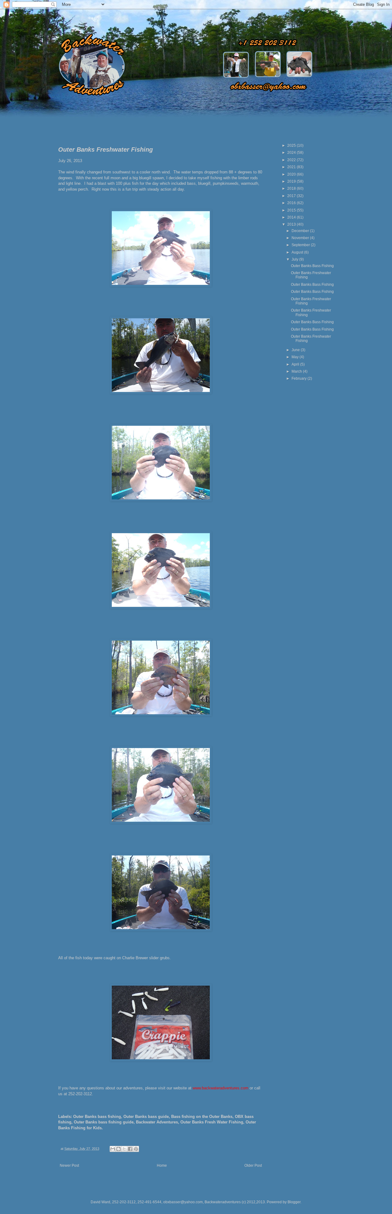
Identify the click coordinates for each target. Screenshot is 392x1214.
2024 (292, 152)
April (296, 364)
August (298, 252)
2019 (292, 181)
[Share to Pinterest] (136, 1149)
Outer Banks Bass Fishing (312, 266)
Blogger (294, 1202)
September (301, 245)
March (297, 371)
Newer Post (69, 1165)
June (296, 350)
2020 (292, 174)
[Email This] (113, 1149)
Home (162, 1165)
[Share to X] (124, 1149)
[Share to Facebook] (130, 1149)
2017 (292, 196)
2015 (292, 210)
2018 (292, 188)
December (301, 231)
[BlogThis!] (118, 1149)
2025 (292, 145)
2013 (292, 224)
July (295, 259)
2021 (292, 167)
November (301, 238)
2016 (292, 203)
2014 (292, 217)
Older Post (253, 1165)
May (296, 357)
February (299, 378)
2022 (292, 160)
